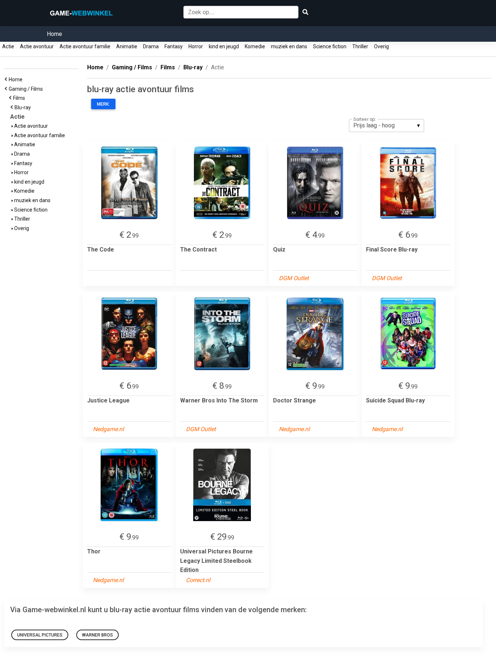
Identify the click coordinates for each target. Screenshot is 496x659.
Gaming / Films (27, 89)
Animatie (126, 46)
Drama (151, 46)
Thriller (360, 46)
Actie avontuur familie (85, 46)
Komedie (255, 46)
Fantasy (173, 46)
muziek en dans (289, 46)
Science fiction (330, 46)
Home (54, 33)
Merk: (103, 104)
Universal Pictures (39, 635)
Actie (8, 46)
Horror (195, 46)
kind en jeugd (224, 46)
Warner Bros (97, 635)
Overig (381, 46)
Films (20, 98)
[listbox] (386, 125)
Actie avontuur (37, 46)
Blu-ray (24, 107)
